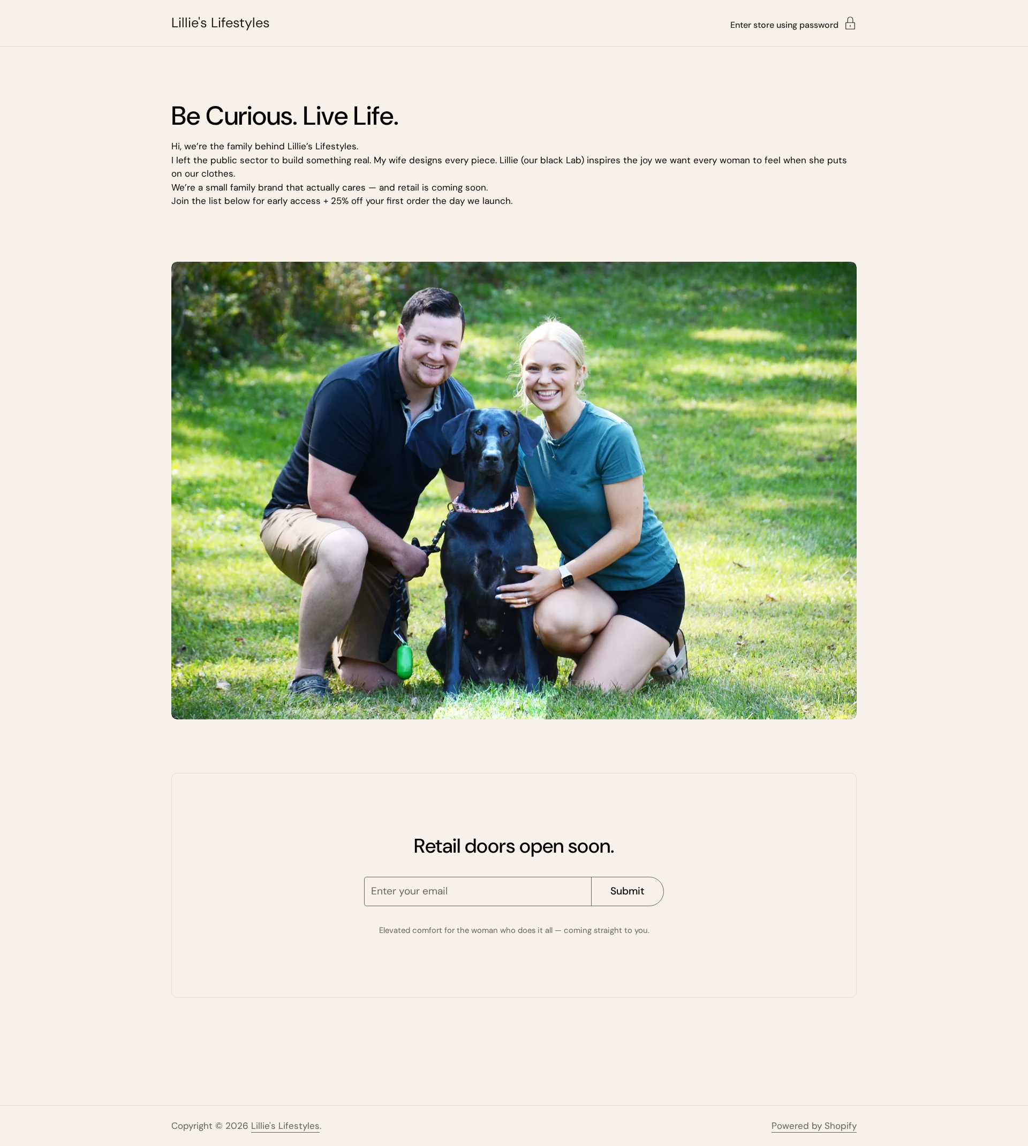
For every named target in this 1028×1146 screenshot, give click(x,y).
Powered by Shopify (814, 1126)
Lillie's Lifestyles (220, 23)
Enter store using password (784, 24)
